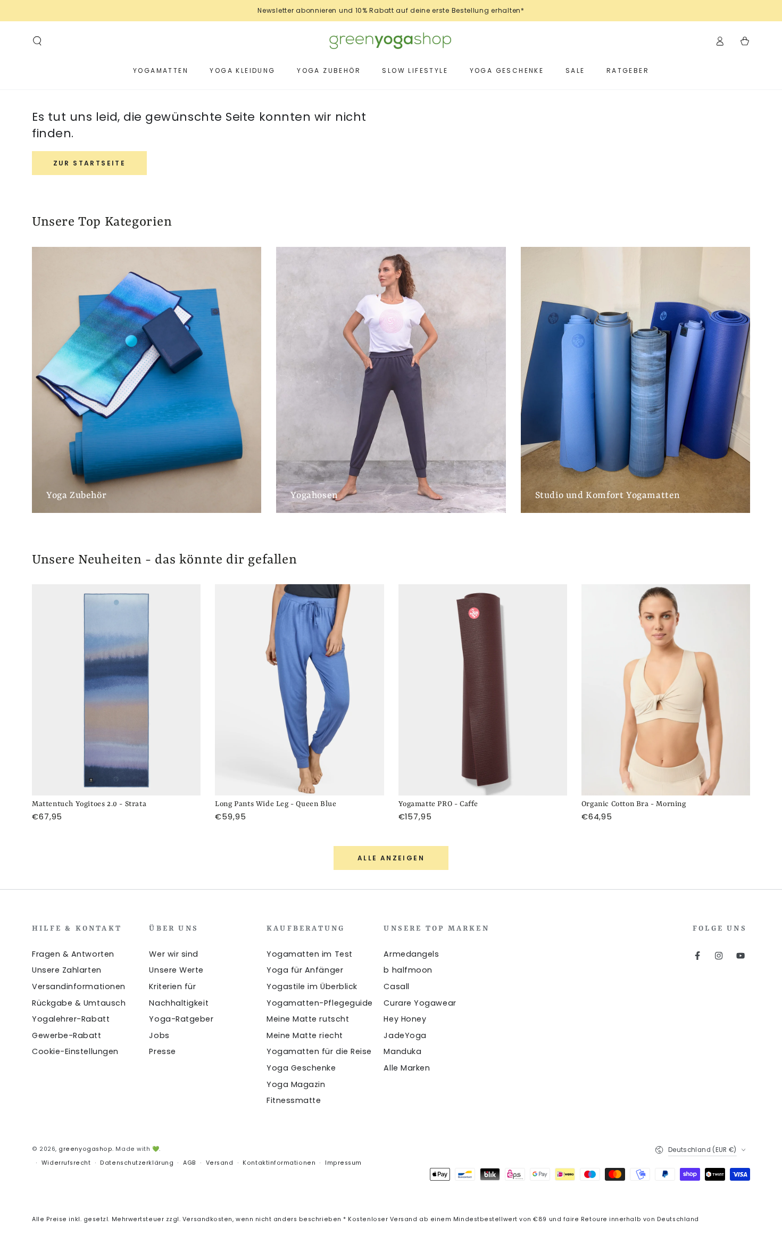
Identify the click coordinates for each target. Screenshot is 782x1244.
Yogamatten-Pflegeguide (320, 1003)
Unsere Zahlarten (67, 970)
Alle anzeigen (391, 857)
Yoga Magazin (296, 1084)
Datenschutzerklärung (136, 1163)
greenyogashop (85, 1149)
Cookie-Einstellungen (75, 1051)
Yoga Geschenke (301, 1068)
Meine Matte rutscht (308, 1019)
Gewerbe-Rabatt (67, 1035)
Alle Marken (407, 1068)
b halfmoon (408, 970)
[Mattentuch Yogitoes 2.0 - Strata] (116, 689)
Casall (396, 986)
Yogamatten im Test (310, 954)
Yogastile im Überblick (312, 986)
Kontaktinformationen (279, 1163)
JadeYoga (405, 1035)
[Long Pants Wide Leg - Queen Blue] (299, 689)
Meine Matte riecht (305, 1035)
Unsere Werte (176, 970)
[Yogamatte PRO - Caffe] (482, 689)
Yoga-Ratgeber (181, 1019)
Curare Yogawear (420, 1003)
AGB (189, 1163)
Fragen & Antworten (73, 954)
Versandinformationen (79, 986)
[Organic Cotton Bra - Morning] (665, 689)
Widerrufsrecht (66, 1163)
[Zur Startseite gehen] (391, 41)
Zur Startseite (89, 163)
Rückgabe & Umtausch (79, 1003)
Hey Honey (405, 1019)
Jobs (159, 1035)
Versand (220, 1163)
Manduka (402, 1051)
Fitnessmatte (294, 1100)
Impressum (343, 1163)
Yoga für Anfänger (305, 970)
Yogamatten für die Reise (319, 1051)
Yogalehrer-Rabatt (71, 1019)
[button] (37, 41)
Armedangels (411, 954)
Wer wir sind (173, 954)
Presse (162, 1051)
